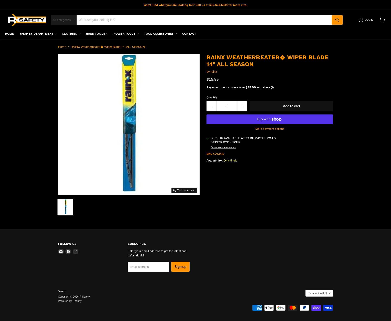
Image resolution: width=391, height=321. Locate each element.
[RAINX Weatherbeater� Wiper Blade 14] (66, 207)
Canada (317, 293)
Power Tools (125, 33)
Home (9, 33)
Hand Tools (96, 33)
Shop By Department (37, 33)
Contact (189, 33)
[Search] (337, 20)
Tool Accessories (159, 33)
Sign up (180, 267)
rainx (214, 71)
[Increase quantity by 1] (242, 106)
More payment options (269, 128)
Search (62, 291)
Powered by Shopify (70, 300)
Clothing (70, 33)
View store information (223, 147)
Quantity (211, 97)
